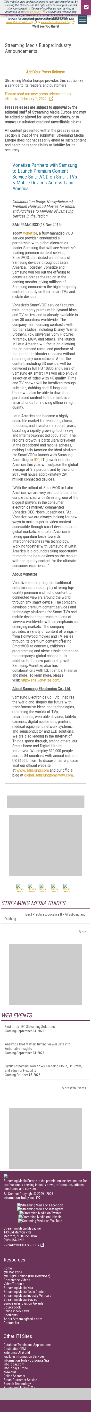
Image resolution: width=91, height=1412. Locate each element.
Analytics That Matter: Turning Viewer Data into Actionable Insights (38, 1046)
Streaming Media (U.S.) (19, 1388)
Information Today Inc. (19, 1198)
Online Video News (16, 1311)
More (82, 932)
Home (8, 1268)
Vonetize (30, 233)
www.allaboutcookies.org (55, 22)
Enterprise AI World (17, 1353)
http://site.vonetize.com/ (41, 680)
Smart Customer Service (20, 1380)
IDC (37, 459)
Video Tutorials (14, 1284)
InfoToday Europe (16, 1368)
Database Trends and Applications (27, 1345)
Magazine (13, 1272)
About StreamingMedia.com (23, 1319)
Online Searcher (14, 1376)
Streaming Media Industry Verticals (27, 1296)
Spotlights (11, 1315)
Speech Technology (17, 1384)
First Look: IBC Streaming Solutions (30, 1026)
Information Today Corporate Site (27, 1360)
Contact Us (11, 1323)
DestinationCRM (15, 1349)
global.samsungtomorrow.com (48, 775)
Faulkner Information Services (24, 1356)
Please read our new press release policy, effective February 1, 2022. (38, 96)
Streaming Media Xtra (18, 1288)
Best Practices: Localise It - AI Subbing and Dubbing (45, 916)
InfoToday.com (14, 1364)
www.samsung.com (33, 770)
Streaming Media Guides (20, 1299)
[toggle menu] (82, 19)
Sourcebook (12, 1307)
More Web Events (74, 1088)
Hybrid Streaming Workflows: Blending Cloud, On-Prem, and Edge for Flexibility (43, 1068)
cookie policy (33, 12)
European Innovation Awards (23, 1303)
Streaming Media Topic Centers (25, 1292)
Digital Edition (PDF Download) (27, 1276)
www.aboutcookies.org (19, 22)
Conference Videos (17, 1280)
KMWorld (10, 1372)
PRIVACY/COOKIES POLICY (21, 1245)
